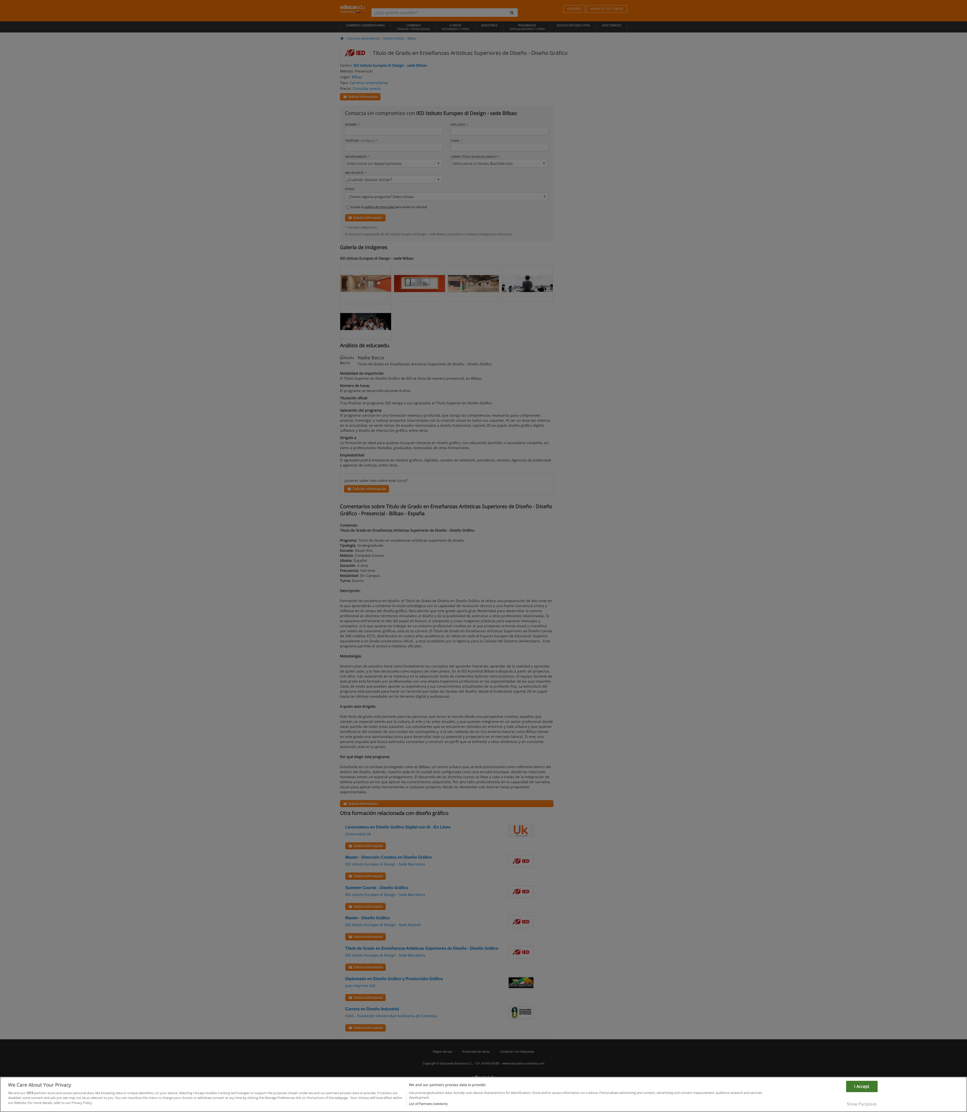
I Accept (861, 1086)
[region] (483, 1094)
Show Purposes (862, 1104)
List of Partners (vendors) (428, 1103)
